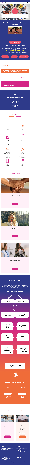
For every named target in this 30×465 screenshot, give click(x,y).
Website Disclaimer (10, 463)
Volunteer (22, 436)
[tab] (13, 19)
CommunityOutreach (22, 397)
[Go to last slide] (1, 12)
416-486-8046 (5, 457)
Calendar (14, 56)
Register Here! (5, 56)
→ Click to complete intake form (8, 85)
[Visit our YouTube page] (18, 457)
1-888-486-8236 (7, 458)
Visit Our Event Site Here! (15, 42)
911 (24, 0)
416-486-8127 (5, 459)
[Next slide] (28, 12)
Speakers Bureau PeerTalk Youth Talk (8, 400)
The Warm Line (22, 387)
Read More (15, 204)
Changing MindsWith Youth (8, 397)
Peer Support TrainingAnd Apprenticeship (8, 394)
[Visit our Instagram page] (22, 457)
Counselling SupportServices (7, 390)
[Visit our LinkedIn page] (20, 457)
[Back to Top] (29, 463)
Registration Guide (23, 56)
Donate (7, 436)
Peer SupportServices (22, 390)
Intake (8, 387)
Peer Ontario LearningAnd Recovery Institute (22, 394)
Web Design (16, 463)
